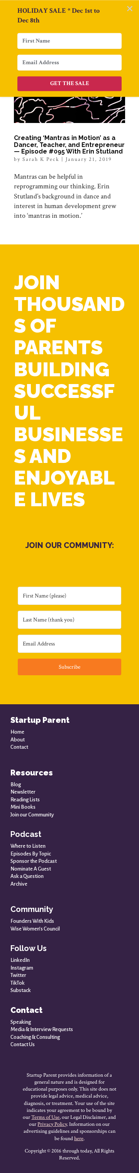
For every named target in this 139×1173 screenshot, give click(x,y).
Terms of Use (45, 1117)
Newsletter (23, 792)
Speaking (20, 1022)
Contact (19, 747)
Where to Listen (28, 846)
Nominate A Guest (30, 869)
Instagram (21, 968)
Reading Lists (25, 799)
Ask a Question (27, 876)
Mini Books (23, 807)
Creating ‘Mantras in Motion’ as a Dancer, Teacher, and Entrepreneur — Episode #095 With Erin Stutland (69, 144)
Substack (20, 990)
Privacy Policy (52, 1124)
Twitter (18, 975)
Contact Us (22, 1044)
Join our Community (32, 815)
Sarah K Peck (40, 159)
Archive (18, 884)
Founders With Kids (32, 921)
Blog (15, 784)
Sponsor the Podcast (33, 861)
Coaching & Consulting (35, 1037)
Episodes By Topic (30, 854)
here (78, 1138)
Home (17, 732)
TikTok (17, 983)
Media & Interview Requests (41, 1029)
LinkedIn (20, 960)
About (17, 740)
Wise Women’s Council (35, 929)
